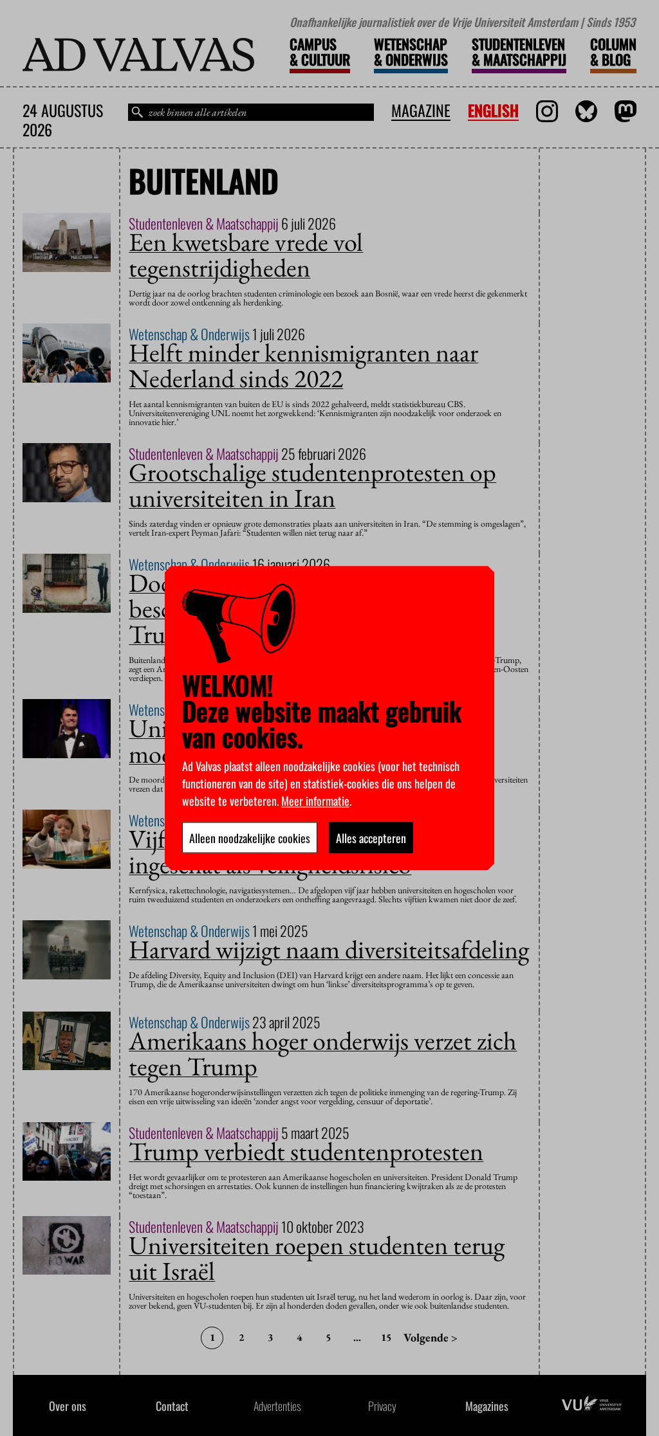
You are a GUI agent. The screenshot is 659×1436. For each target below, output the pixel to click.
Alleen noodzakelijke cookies (249, 837)
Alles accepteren (371, 837)
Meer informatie (315, 800)
